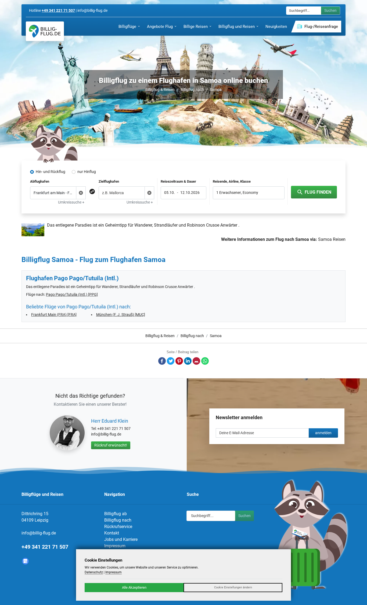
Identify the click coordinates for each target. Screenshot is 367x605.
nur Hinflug (86, 171)
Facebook (162, 361)
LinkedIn (188, 361)
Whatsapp (205, 361)
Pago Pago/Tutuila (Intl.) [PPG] (72, 294)
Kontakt (111, 533)
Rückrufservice (118, 526)
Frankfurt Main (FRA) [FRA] (54, 314)
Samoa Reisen (332, 239)
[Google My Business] (25, 561)
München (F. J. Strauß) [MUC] (120, 314)
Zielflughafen (109, 181)
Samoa (216, 89)
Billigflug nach (192, 89)
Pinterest (179, 361)
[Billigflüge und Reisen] (45, 31)
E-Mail (196, 361)
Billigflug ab (115, 513)
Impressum (114, 545)
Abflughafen (39, 181)
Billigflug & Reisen (160, 89)
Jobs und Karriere (121, 539)
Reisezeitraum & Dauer (178, 181)
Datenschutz (94, 572)
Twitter (170, 361)
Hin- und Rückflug (50, 171)
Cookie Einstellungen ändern (233, 587)
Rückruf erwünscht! (110, 445)
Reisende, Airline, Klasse (232, 181)
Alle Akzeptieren (134, 587)
